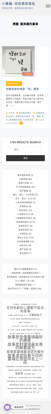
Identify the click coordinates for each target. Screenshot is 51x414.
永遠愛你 (35, 370)
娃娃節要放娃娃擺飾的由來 (30, 319)
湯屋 (40, 370)
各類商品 (24, 234)
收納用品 (23, 210)
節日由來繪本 (20, 381)
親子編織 (24, 191)
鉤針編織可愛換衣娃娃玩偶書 (18, 388)
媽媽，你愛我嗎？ (25, 322)
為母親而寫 (28, 120)
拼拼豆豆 (24, 245)
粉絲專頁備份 (25, 113)
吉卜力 (26, 315)
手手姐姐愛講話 (23, 187)
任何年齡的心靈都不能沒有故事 (25, 309)
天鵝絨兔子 (35, 314)
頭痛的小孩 (28, 392)
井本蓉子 (34, 304)
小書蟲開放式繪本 (23, 218)
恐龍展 (23, 330)
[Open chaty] (7, 407)
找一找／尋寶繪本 (34, 333)
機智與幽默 (27, 370)
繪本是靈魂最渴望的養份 (34, 381)
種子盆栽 (24, 249)
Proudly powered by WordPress (25, 406)
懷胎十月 (24, 333)
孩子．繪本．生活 (23, 198)
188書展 (16, 304)
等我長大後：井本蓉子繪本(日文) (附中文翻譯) (25, 377)
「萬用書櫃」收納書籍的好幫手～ (25, 273)
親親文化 (23, 385)
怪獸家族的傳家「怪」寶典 (22, 89)
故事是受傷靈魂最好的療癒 (25, 338)
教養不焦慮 (24, 183)
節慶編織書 (11, 381)
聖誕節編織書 (14, 385)
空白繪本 (10, 116)
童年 (33, 374)
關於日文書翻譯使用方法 (25, 269)
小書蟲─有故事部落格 (18, 4)
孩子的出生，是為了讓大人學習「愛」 (25, 326)
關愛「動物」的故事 (36, 388)
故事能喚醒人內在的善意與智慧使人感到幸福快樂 (23, 366)
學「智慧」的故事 (14, 330)
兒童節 (10, 315)
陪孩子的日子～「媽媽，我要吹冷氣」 (25, 288)
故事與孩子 (24, 226)
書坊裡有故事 (24, 175)
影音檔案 (24, 253)
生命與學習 (28, 374)
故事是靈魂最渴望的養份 (25, 352)
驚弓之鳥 (36, 392)
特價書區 (24, 206)
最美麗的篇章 (15, 120)
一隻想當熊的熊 (24, 304)
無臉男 (19, 373)
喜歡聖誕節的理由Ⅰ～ (25, 285)
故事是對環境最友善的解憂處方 (25, 346)
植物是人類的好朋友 (15, 370)
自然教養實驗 (23, 241)
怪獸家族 (40, 113)
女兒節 (12, 319)
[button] (48, 6)
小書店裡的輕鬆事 (23, 202)
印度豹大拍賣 (18, 315)
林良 (42, 366)
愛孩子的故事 (38, 330)
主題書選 (23, 179)
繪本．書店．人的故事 (23, 195)
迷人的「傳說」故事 (34, 385)
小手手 (11, 113)
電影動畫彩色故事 (17, 392)
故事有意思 (24, 230)
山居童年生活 (24, 214)
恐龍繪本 (29, 330)
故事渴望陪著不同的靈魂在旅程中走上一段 (25, 359)
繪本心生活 (22, 237)
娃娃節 (18, 319)
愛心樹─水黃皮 (15, 333)
